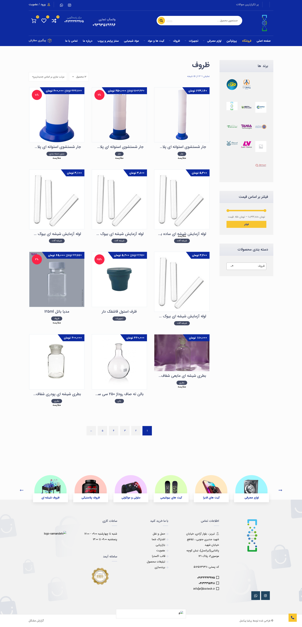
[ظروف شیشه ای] (50, 486)
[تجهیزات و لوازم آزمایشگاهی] (264, 23)
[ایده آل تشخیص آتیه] (232, 143)
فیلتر (246, 224)
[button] (69, 5)
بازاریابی (160, 545)
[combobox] (246, 266)
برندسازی (160, 567)
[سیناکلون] (260, 107)
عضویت (160, 550)
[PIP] (260, 127)
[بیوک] (260, 146)
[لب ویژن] (246, 144)
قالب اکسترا (158, 556)
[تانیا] (246, 127)
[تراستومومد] (232, 126)
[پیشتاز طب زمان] (246, 84)
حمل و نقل (159, 534)
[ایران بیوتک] (232, 106)
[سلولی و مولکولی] (131, 486)
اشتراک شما (158, 539)
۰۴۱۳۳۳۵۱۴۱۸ (207, 583)
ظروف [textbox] (248, 266)
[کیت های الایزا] (211, 486)
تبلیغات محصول (156, 561)
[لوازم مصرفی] (251, 486)
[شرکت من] (232, 84)
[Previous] (21, 490)
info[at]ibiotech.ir (204, 589)
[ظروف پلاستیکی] (91, 486)
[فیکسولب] (260, 165)
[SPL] (246, 107)
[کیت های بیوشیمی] (171, 486)
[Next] (280, 490)
